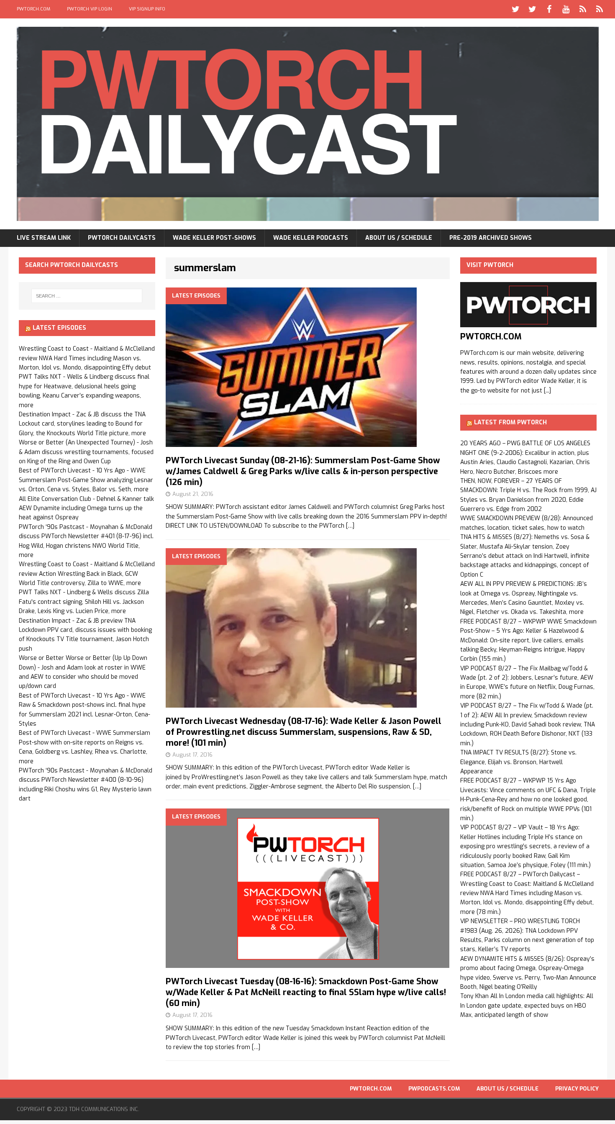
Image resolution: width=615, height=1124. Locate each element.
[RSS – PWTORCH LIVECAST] (599, 9)
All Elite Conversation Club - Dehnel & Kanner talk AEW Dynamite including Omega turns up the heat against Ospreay (86, 508)
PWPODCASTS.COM (434, 1088)
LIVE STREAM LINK (44, 238)
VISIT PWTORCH (489, 265)
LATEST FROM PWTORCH (510, 422)
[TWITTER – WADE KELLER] (532, 9)
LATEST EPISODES (59, 328)
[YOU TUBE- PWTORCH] (566, 9)
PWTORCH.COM (33, 9)
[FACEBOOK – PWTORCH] (549, 9)
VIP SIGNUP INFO (147, 9)
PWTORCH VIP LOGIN (89, 9)
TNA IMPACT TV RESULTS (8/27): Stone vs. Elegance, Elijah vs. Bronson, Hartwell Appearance (518, 762)
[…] (350, 526)
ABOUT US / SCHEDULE (398, 238)
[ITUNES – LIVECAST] (582, 9)
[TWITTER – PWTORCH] (515, 9)
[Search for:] (87, 296)
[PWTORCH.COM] (528, 322)
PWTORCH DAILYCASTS (122, 238)
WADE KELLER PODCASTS (310, 238)
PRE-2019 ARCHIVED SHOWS (490, 238)
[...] (547, 391)
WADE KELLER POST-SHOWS (214, 238)
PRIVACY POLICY (577, 1088)
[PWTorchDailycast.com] (307, 123)
